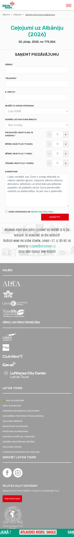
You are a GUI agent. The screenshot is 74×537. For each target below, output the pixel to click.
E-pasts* (10, 92)
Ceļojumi (17, 14)
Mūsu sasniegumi (12, 406)
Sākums (6, 14)
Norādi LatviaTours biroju (21, 119)
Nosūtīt (55, 217)
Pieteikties (12, 499)
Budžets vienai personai (19, 106)
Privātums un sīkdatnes (15, 431)
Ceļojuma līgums (12, 447)
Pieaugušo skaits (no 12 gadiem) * (19, 134)
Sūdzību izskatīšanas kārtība (19, 442)
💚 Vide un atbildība (13, 400)
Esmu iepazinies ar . (31, 212)
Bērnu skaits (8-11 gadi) (19, 144)
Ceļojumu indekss (12, 421)
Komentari (11, 171)
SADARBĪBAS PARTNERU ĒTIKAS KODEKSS (23, 416)
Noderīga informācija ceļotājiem (21, 411)
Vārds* (9, 64)
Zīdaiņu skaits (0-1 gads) (19, 163)
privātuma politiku (42, 212)
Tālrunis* (11, 78)
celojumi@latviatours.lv (42, 246)
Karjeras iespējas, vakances (19, 436)
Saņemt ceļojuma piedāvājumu (40, 14)
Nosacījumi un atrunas (15, 426)
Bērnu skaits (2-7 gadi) (18, 153)
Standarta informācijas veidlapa (21, 452)
